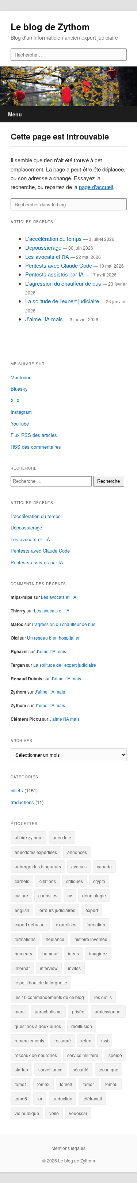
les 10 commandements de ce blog (49, 997)
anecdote (62, 837)
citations (47, 881)
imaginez (98, 953)
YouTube (20, 423)
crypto (99, 881)
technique (108, 1069)
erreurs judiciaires (57, 910)
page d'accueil (96, 187)
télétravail (92, 1098)
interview (49, 968)
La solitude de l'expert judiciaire (62, 301)
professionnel (108, 1011)
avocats (79, 866)
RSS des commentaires (36, 446)
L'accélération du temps (53, 238)
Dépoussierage (43, 247)
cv (70, 895)
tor (39, 1098)
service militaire (82, 1055)
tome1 (21, 1084)
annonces (77, 852)
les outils (103, 997)
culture (21, 895)
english (22, 910)
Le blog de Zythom (50, 26)
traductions (22, 802)
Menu (15, 114)
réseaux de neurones (36, 1055)
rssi (104, 1040)
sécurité (80, 1069)
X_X (15, 400)
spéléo (115, 1055)
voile (54, 1113)
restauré (62, 1040)
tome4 (89, 1084)
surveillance (50, 1069)
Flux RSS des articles (34, 434)
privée (78, 1011)
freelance (55, 939)
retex (86, 1040)
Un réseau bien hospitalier (53, 637)
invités (74, 968)
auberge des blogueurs (38, 866)
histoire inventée (91, 939)
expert (91, 910)
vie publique (27, 1113)
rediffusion (81, 1026)
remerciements (29, 1040)
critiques (74, 881)
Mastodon (21, 377)
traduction (62, 1098)
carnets (22, 881)
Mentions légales (68, 1148)
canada (104, 866)
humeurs (23, 953)
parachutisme (48, 1011)
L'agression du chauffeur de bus (63, 283)
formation (96, 924)
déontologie (94, 895)
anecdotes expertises (36, 852)
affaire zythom (28, 837)
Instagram (21, 411)
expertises (66, 924)
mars (19, 1011)
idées (73, 953)
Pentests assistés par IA (54, 274)
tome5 (111, 1084)
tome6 (21, 1098)
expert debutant (30, 924)
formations (25, 939)
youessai (78, 1113)
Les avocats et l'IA (47, 256)
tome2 (43, 1084)
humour (50, 953)
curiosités (47, 895)
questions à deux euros (38, 1026)
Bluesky (19, 388)
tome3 (66, 1084)
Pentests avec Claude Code (58, 265)
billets (17, 790)
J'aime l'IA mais (44, 319)
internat (22, 968)
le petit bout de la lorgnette (41, 982)
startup (21, 1069)
